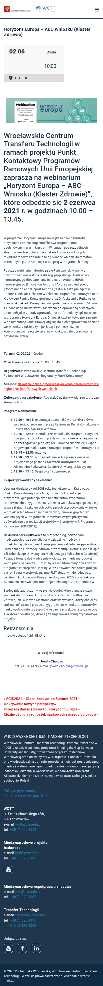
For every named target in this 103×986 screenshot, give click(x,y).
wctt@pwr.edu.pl (28, 824)
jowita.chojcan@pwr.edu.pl (69, 666)
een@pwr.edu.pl (27, 892)
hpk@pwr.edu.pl (27, 853)
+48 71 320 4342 (23, 926)
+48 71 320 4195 (23, 920)
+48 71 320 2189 (23, 858)
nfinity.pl (9, 980)
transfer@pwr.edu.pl (31, 915)
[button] (97, 10)
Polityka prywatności (20, 791)
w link (18, 402)
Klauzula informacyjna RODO (26, 796)
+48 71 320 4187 (23, 897)
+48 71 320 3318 (23, 830)
